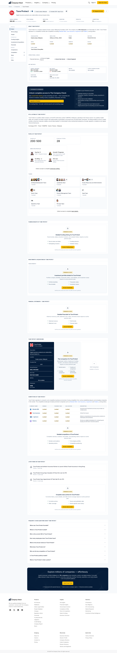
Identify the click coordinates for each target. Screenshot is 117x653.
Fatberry (85, 31)
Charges (36, 611)
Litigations (36, 619)
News (18, 55)
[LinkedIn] (18, 610)
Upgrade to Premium (35, 101)
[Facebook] (10, 610)
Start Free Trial (68, 583)
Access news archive (68, 507)
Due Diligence (88, 604)
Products (28, 2)
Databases (36, 604)
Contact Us (37, 640)
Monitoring (88, 611)
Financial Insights (64, 604)
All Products (37, 602)
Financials (13, 44)
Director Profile (63, 637)
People (12, 34)
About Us (36, 635)
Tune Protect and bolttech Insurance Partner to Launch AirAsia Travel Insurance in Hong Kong (59, 466)
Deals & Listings (64, 613)
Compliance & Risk (64, 609)
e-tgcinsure (78, 31)
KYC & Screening (89, 606)
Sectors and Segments (65, 646)
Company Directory (64, 640)
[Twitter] (14, 610)
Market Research (89, 609)
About (12, 29)
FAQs (12, 60)
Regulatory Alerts (38, 613)
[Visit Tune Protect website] (30, 11)
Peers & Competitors (65, 611)
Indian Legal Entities (39, 606)
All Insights (62, 602)
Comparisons (14, 49)
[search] (89, 2)
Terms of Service (89, 635)
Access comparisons (68, 376)
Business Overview (64, 615)
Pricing (53, 2)
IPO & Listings (14, 31)
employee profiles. (55, 168)
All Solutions (88, 602)
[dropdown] (106, 11)
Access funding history (67, 247)
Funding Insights (15, 39)
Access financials (68, 326)
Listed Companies (64, 642)
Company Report (38, 624)
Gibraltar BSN (62, 31)
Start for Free (103, 2)
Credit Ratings (37, 621)
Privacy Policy (88, 637)
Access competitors (67, 446)
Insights (36, 2)
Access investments (67, 287)
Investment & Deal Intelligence (92, 613)
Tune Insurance (70, 31)
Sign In (93, 2)
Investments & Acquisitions (17, 42)
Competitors (18, 52)
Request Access (99, 11)
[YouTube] (22, 610)
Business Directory (64, 635)
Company (45, 2)
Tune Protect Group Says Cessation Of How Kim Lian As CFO (50, 473)
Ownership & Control (65, 606)
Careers (36, 637)
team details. (74, 211)
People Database (38, 609)
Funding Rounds (38, 617)
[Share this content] (66, 11)
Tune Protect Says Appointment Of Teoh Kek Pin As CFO (48, 479)
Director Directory (64, 644)
